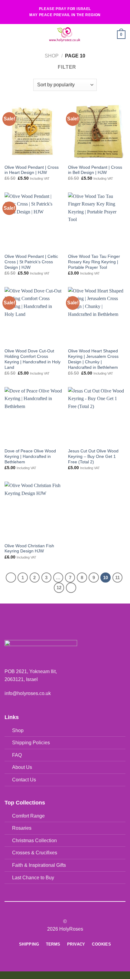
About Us (22, 767)
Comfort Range (28, 815)
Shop (52, 55)
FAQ (17, 755)
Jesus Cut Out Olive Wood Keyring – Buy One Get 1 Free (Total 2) (93, 456)
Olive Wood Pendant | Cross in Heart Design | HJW (32, 170)
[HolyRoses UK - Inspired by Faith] (64, 34)
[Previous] (11, 578)
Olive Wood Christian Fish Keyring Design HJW (29, 549)
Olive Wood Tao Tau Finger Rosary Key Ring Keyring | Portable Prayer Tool (94, 261)
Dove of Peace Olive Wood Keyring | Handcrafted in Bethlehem (30, 456)
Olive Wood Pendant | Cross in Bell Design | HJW (95, 170)
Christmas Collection (34, 840)
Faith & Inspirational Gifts (39, 865)
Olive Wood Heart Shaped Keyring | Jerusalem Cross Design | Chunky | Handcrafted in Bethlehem (93, 359)
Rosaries (21, 828)
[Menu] (8, 34)
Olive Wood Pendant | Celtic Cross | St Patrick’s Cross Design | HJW (31, 261)
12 (59, 587)
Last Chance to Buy (33, 877)
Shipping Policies (31, 742)
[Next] (71, 588)
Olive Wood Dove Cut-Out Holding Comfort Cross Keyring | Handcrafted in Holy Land (32, 359)
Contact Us (24, 779)
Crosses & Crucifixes (34, 852)
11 (117, 577)
